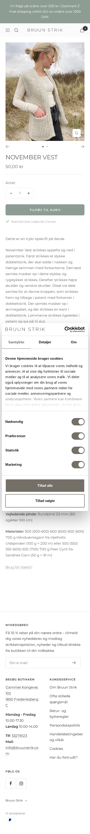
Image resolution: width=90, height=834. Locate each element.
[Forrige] (7, 146)
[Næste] (82, 146)
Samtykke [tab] (16, 342)
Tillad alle (45, 485)
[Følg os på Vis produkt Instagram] (21, 783)
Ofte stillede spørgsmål (60, 699)
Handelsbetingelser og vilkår (66, 737)
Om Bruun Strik (63, 687)
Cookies (56, 748)
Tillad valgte (45, 501)
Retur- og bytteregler (59, 714)
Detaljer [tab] (45, 342)
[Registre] (74, 662)
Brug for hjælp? (19, 567)
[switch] (78, 436)
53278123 (19, 735)
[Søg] (16, 30)
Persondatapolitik (65, 725)
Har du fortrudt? (64, 757)
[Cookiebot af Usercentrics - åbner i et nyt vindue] (65, 329)
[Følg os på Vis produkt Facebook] (11, 783)
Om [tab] (74, 342)
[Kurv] (82, 30)
